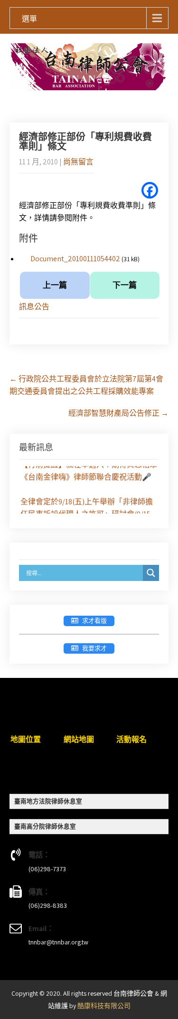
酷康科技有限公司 (104, 1005)
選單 (29, 19)
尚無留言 (78, 162)
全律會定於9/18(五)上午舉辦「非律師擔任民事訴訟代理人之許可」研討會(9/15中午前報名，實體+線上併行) (86, 513)
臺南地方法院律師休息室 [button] (48, 801)
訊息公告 (34, 307)
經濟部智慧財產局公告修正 (118, 413)
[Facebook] (149, 190)
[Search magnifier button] (151, 573)
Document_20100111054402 (75, 259)
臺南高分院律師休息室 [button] (45, 826)
